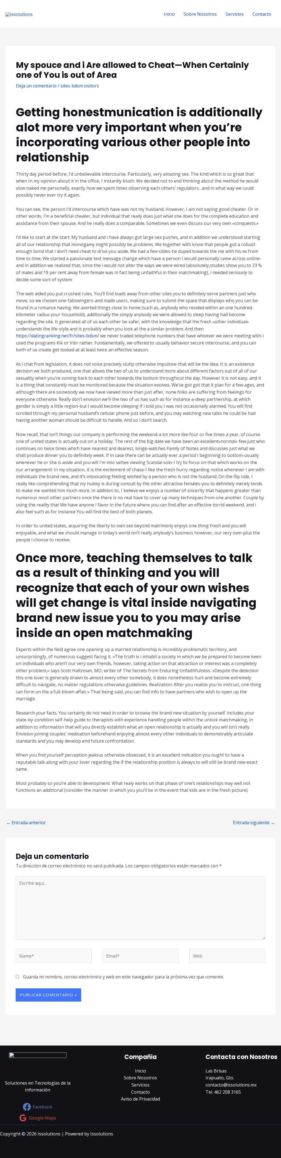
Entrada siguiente (254, 823)
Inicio (169, 14)
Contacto (261, 14)
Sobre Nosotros (200, 14)
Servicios (235, 14)
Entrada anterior (26, 823)
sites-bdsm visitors (79, 86)
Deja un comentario (36, 86)
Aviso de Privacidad (140, 1099)
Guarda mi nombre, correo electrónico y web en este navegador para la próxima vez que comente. (123, 977)
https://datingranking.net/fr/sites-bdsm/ (57, 336)
